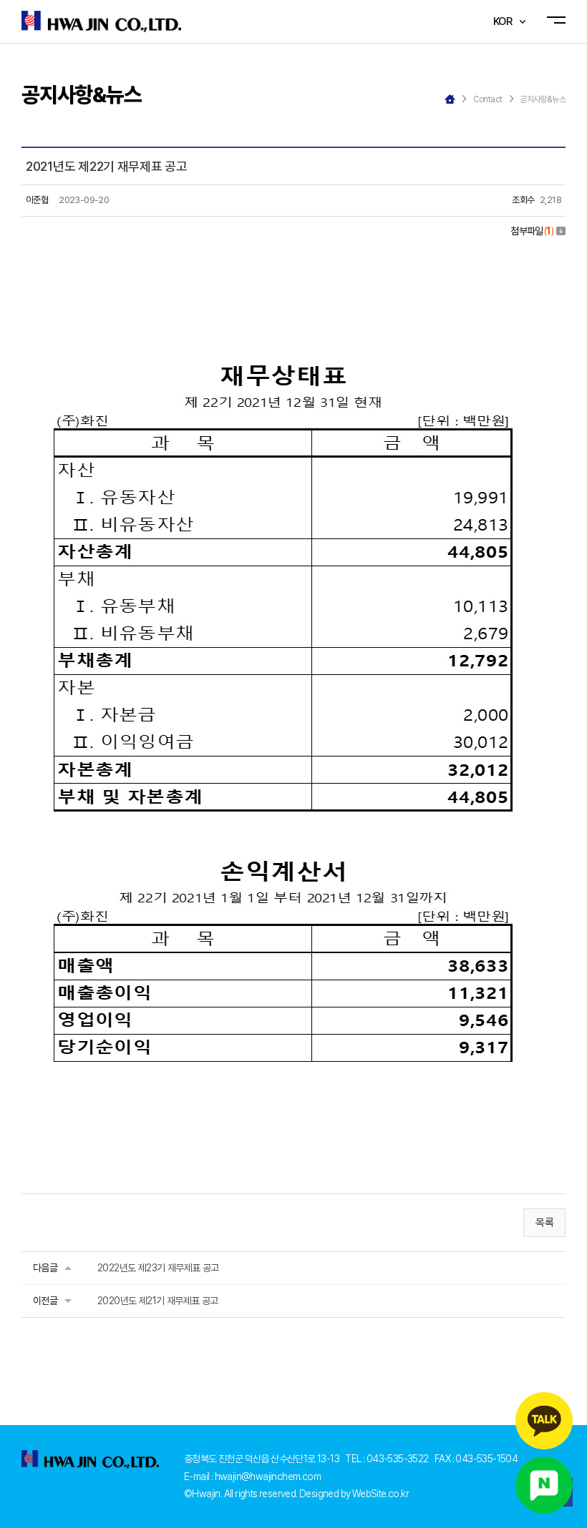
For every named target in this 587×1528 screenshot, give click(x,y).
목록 (544, 1222)
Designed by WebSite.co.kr (354, 1493)
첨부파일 (531, 231)
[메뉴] (560, 22)
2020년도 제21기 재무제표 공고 (157, 1300)
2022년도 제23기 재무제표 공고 (158, 1267)
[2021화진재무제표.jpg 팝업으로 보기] (283, 258)
